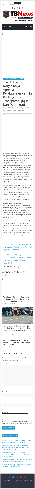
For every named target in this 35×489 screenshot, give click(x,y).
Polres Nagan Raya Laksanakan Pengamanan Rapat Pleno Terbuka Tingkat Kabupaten (17, 247)
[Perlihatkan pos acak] (31, 26)
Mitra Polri (13, 79)
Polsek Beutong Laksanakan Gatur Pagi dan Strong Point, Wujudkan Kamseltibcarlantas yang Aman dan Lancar (17, 329)
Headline (21, 110)
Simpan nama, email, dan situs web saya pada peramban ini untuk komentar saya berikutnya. (17, 422)
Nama (4, 392)
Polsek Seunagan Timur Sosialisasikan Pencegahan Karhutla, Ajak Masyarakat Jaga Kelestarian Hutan (15, 5)
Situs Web (5, 412)
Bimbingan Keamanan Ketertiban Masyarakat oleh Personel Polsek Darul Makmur (16, 342)
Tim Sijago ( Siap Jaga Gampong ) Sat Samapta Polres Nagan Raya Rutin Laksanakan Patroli (16, 299)
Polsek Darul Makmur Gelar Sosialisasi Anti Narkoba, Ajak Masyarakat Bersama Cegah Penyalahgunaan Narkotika (15, 447)
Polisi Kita (20, 79)
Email (4, 403)
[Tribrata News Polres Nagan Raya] (4, 27)
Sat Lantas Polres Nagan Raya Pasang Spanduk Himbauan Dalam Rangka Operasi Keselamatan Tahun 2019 (17, 258)
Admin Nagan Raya (18, 108)
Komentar (5, 364)
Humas (6, 79)
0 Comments (12, 110)
